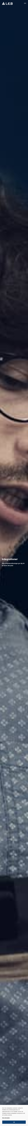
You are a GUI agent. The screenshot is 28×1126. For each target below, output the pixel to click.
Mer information (6, 1117)
